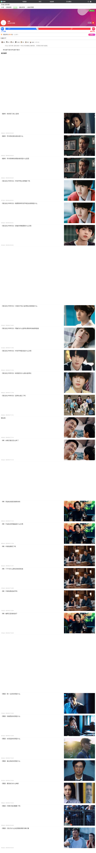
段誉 (8, 42)
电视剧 (25, 1)
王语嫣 (18, 42)
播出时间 (22, 7)
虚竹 (13, 42)
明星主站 (92, 10)
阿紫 (28, 42)
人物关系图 (30, 7)
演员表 (15, 7)
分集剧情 (8, 7)
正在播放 (68, 1)
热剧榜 (52, 1)
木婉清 (32, 42)
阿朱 (23, 42)
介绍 (2, 7)
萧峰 (4, 42)
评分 (91, 34)
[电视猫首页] (11, 2)
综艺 (40, 1)
